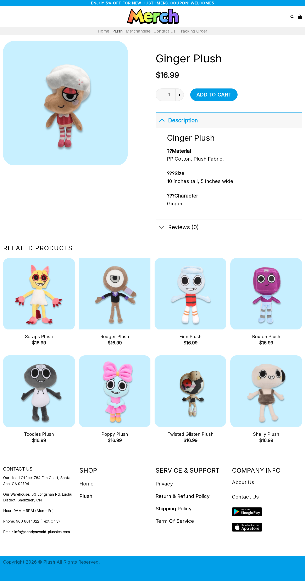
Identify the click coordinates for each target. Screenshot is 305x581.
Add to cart (214, 95)
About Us (243, 482)
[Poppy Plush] (114, 391)
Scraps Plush (39, 336)
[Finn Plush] (190, 293)
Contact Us (165, 31)
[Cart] (300, 16)
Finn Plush (190, 336)
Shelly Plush (266, 434)
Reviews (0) (183, 227)
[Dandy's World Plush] (152, 16)
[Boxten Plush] (266, 293)
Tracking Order (193, 31)
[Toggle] (162, 120)
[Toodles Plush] (39, 391)
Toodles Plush (39, 434)
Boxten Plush (266, 336)
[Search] (292, 17)
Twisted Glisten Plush (190, 434)
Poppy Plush (114, 434)
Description (183, 120)
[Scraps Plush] (39, 293)
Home (103, 31)
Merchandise (138, 31)
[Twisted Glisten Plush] (190, 391)
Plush (117, 31)
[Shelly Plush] (266, 391)
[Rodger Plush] (114, 293)
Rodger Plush (114, 336)
